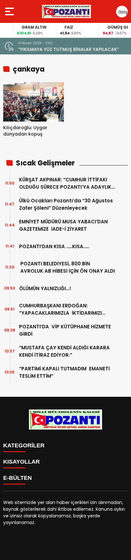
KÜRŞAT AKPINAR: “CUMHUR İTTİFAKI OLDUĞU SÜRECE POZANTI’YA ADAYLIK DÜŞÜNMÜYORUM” (65, 183)
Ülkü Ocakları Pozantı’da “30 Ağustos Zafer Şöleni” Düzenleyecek (66, 204)
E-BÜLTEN (17, 478)
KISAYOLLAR (21, 461)
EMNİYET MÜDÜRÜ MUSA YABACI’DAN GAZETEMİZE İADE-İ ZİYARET (63, 225)
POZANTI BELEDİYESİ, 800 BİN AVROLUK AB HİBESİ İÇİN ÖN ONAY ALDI (67, 267)
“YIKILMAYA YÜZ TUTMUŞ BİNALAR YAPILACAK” (68, 49)
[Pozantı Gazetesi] (67, 11)
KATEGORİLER (24, 445)
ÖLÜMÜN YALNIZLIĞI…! (45, 288)
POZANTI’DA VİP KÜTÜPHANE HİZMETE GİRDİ (65, 330)
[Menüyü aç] (10, 11)
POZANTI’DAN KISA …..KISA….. (54, 246)
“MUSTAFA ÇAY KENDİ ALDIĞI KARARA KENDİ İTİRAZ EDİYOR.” (64, 351)
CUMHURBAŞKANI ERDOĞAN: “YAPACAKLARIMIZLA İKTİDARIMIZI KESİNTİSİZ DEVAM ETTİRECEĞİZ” (60, 309)
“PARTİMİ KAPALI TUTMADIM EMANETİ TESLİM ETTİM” (64, 372)
